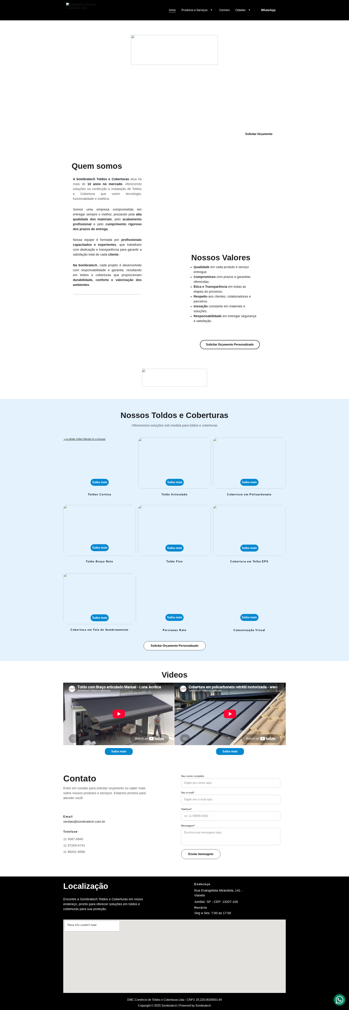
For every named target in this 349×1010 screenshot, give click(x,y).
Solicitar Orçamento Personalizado (230, 344)
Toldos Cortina (99, 494)
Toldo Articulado (174, 494)
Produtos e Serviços (194, 10)
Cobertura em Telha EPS (249, 561)
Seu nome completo (192, 776)
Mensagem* (188, 825)
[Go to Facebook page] (70, 134)
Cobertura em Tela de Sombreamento (100, 629)
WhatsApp (268, 10)
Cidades (240, 10)
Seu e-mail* (187, 792)
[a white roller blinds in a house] (99, 463)
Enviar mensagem (200, 854)
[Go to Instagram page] (85, 134)
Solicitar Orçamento (258, 134)
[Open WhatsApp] (339, 1000)
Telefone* (186, 809)
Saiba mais (99, 617)
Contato (224, 10)
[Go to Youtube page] (99, 134)
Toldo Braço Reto (99, 561)
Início (172, 10)
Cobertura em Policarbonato (249, 494)
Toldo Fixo (174, 561)
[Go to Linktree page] (111, 134)
